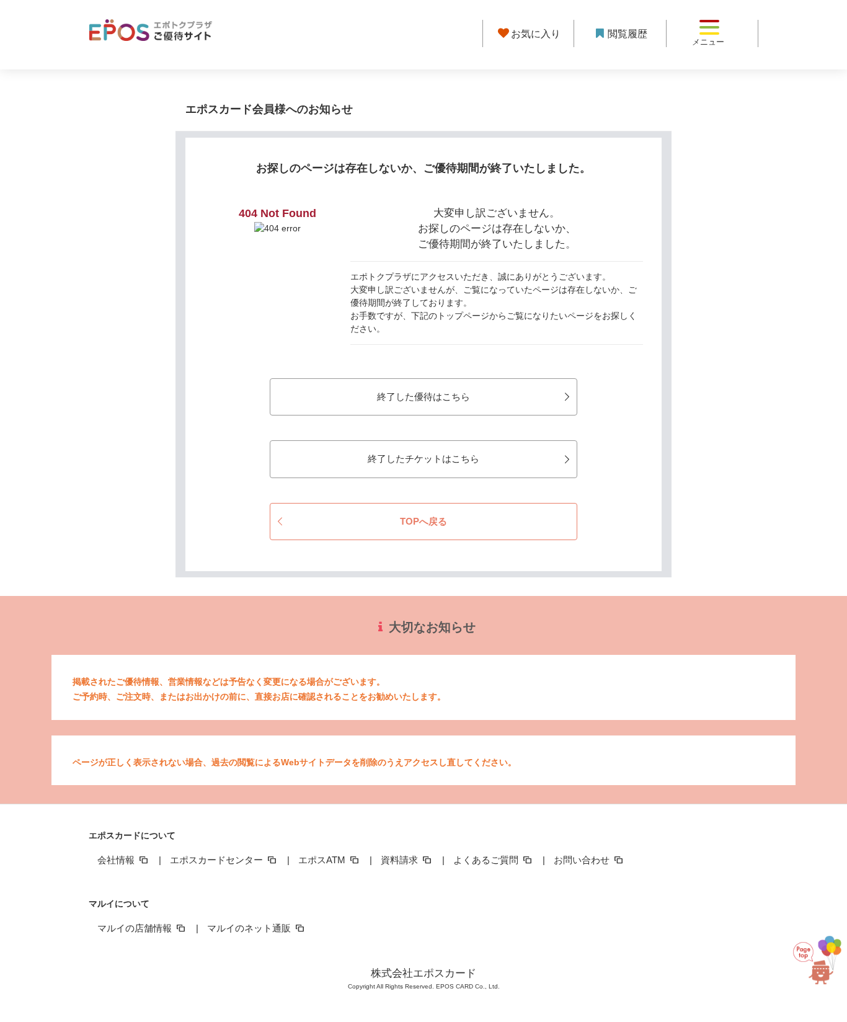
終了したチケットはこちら (423, 458)
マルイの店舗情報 (135, 928)
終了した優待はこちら (423, 396)
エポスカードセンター (217, 860)
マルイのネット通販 (250, 928)
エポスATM (323, 860)
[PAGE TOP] (817, 963)
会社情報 (117, 860)
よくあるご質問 (487, 860)
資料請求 (400, 860)
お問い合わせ (583, 860)
